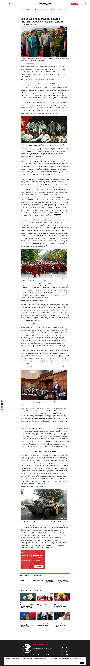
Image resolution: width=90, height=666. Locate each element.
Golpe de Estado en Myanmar (35, 324)
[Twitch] (62, 651)
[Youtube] (67, 654)
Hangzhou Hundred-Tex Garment (54, 441)
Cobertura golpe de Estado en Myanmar (45, 79)
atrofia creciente (35, 107)
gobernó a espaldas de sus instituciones (52, 335)
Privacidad (50, 654)
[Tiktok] (62, 654)
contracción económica (46, 430)
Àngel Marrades (30, 63)
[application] (32, 10)
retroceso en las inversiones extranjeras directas (32, 413)
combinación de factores (46, 330)
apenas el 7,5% (57, 214)
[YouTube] (13, 3)
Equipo (39, 654)
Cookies (55, 654)
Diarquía (66, 305)
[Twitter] (11, 3)
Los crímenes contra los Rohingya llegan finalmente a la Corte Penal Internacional (48, 367)
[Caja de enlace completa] (26, 580)
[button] (74, 4)
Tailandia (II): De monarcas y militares (37, 486)
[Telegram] (9, 3)
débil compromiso (34, 448)
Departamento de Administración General (31, 345)
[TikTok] (7, 3)
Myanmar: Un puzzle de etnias (35, 300)
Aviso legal (45, 654)
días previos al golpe (59, 532)
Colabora (35, 654)
